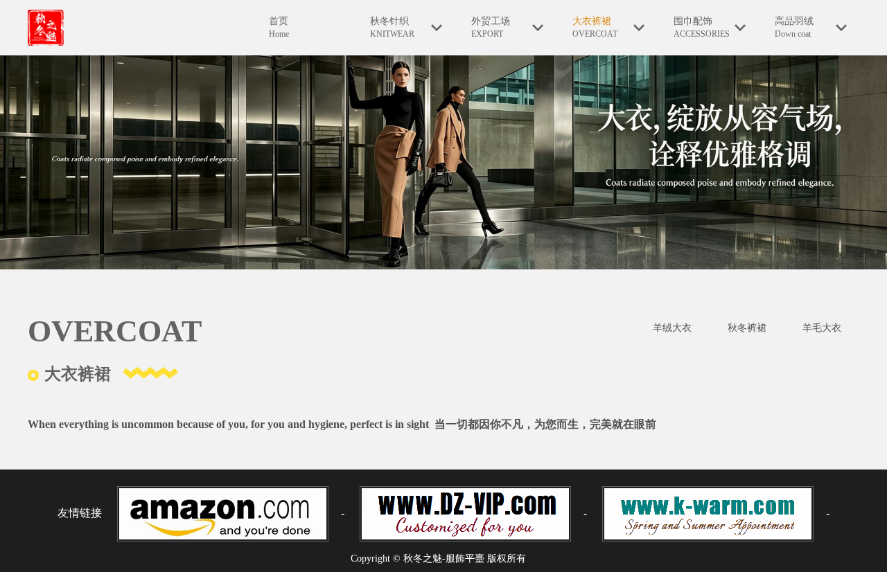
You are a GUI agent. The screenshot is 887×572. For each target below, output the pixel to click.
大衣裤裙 (594, 27)
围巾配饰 (702, 27)
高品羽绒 (794, 27)
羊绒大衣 (672, 328)
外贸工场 (490, 27)
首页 (279, 27)
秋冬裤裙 (747, 328)
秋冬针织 (392, 27)
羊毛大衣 (821, 328)
